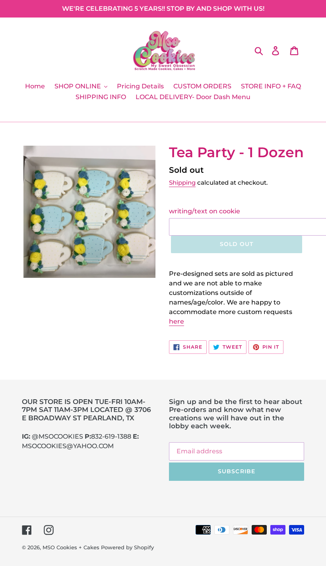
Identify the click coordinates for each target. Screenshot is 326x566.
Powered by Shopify (127, 547)
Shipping (182, 182)
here (176, 321)
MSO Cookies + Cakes (71, 547)
